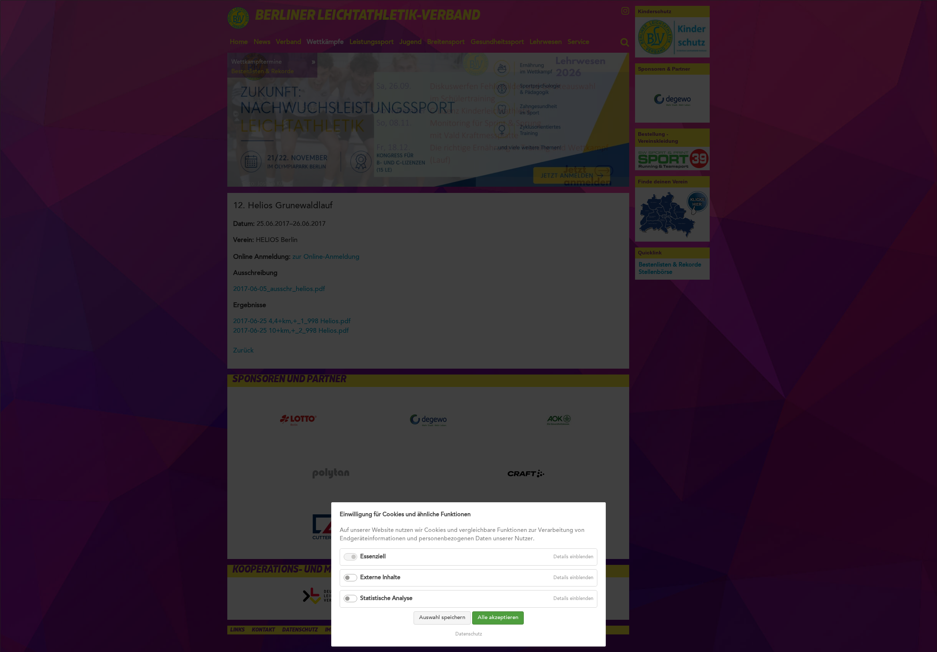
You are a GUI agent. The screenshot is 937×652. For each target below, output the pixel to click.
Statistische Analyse (386, 598)
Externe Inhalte (380, 578)
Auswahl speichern (442, 618)
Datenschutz (468, 634)
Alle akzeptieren (498, 618)
